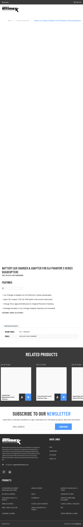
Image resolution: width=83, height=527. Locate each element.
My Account (5, 2)
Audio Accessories (36, 488)
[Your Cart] (76, 2)
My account (52, 455)
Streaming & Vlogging (8, 513)
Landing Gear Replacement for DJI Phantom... (8, 397)
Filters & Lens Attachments (39, 504)
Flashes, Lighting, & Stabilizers (70, 504)
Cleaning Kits (35, 498)
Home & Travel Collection (9, 507)
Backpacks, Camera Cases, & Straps (69, 489)
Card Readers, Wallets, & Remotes (9, 499)
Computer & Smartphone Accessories (68, 499)
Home (10, 20)
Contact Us (52, 459)
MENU (80, 10)
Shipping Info (53, 451)
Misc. (62, 507)
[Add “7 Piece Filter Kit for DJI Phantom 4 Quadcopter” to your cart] (64, 397)
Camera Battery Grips (67, 494)
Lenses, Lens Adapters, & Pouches (38, 508)
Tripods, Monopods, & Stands (69, 513)
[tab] (11, 325)
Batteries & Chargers (8, 494)
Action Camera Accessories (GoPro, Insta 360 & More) (10, 489)
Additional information (11, 326)
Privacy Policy (6, 524)
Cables (33, 494)
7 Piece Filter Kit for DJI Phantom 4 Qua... (44, 397)
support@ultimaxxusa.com (21, 465)
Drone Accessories (23, 20)
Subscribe (63, 426)
